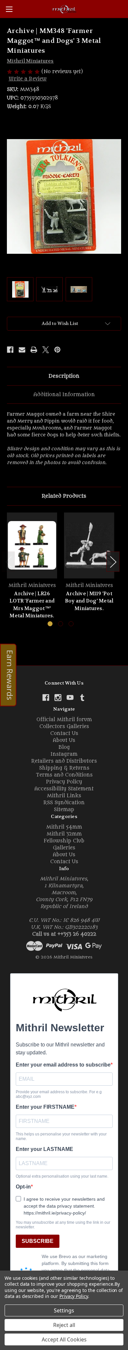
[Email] (22, 349)
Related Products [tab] (64, 496)
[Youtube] (70, 697)
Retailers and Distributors (64, 761)
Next (112, 562)
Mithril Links (64, 796)
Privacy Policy (64, 782)
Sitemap (64, 809)
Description (64, 376)
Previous (8, 562)
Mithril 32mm (64, 834)
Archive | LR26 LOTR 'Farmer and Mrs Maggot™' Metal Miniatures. (32, 604)
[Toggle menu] (9, 9)
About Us (64, 740)
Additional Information (64, 394)
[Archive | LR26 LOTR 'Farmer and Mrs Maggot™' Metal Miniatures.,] (32, 545)
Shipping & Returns (64, 768)
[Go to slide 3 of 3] (71, 623)
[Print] (34, 349)
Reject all (64, 1325)
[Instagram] (57, 697)
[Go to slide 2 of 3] (60, 623)
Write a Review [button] (28, 79)
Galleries (64, 848)
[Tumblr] (82, 697)
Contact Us (64, 733)
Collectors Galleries (64, 726)
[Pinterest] (57, 349)
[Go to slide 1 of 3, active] (50, 623)
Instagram (64, 754)
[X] (45, 349)
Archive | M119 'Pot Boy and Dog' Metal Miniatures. (89, 601)
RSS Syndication (64, 803)
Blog (64, 747)
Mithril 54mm (64, 827)
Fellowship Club (64, 841)
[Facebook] (10, 349)
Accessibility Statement (64, 789)
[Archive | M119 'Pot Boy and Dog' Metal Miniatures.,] (89, 545)
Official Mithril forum (64, 719)
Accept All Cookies (64, 1339)
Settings (64, 1310)
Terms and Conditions (64, 775)
